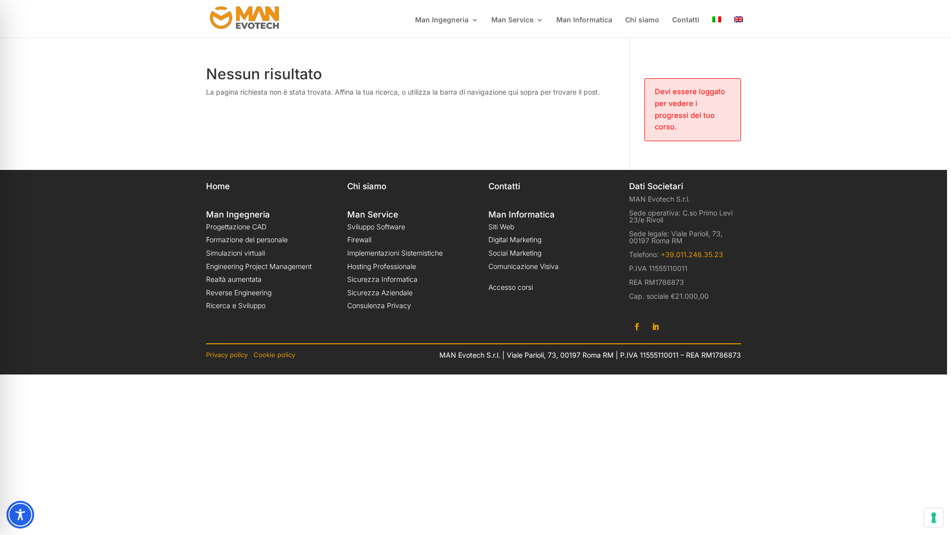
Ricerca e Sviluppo (235, 305)
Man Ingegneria (442, 20)
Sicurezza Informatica (382, 279)
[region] (475, 267)
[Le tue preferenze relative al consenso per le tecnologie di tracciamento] (933, 517)
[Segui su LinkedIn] (655, 327)
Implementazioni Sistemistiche (395, 253)
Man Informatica (584, 20)
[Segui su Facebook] (636, 327)
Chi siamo (642, 20)
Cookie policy (274, 355)
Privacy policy (228, 355)
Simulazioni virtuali (235, 253)
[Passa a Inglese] (738, 27)
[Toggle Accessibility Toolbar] (20, 515)
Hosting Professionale (381, 266)
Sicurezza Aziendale (380, 292)
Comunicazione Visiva (523, 266)
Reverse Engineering (238, 292)
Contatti (685, 20)
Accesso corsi (510, 287)
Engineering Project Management (259, 266)
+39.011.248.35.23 (691, 254)
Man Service (512, 20)
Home (218, 186)
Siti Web (501, 226)
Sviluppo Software (376, 226)
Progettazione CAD (236, 226)
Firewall (359, 239)
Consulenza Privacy (379, 305)
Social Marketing (514, 253)
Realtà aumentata (234, 279)
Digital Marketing (514, 239)
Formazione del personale (247, 239)
